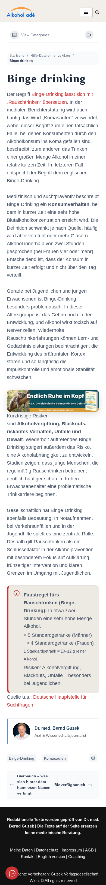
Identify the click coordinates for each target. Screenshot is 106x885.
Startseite (17, 55)
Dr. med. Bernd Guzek (57, 728)
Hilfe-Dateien (40, 55)
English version (51, 856)
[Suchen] (97, 12)
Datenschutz (47, 850)
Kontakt (28, 856)
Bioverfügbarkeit (69, 785)
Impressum (72, 850)
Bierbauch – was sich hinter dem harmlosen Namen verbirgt (34, 784)
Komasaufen (55, 758)
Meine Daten (21, 850)
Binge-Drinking (21, 758)
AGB (89, 850)
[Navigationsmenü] (86, 12)
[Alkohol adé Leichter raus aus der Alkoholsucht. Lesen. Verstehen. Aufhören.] (20, 12)
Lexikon (64, 55)
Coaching (76, 856)
